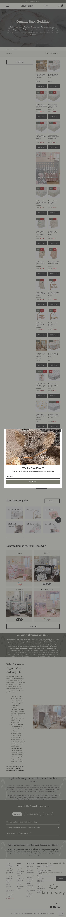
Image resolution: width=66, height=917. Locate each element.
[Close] (60, 431)
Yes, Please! (33, 482)
